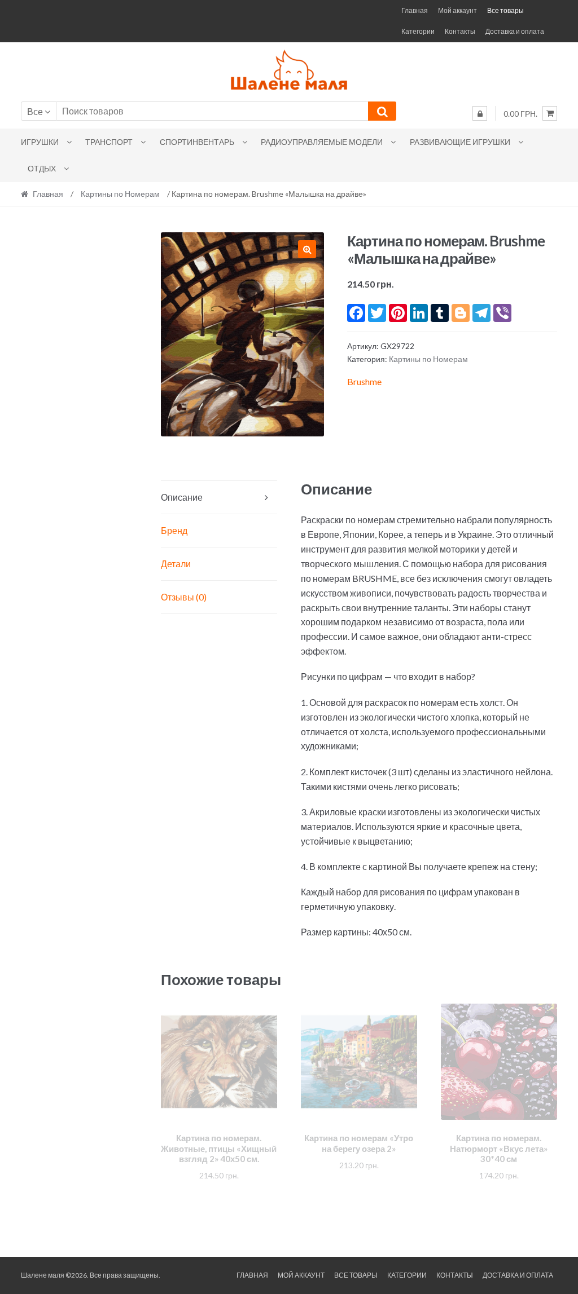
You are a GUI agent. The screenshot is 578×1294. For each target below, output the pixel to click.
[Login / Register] (479, 113)
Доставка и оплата (514, 31)
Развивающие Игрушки (460, 142)
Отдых (42, 168)
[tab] (219, 497)
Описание (182, 497)
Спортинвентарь (197, 142)
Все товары (505, 10)
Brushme (364, 381)
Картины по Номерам (120, 193)
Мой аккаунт (457, 10)
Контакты (460, 31)
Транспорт (109, 142)
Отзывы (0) (184, 596)
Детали (176, 563)
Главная (414, 10)
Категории (418, 31)
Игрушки (40, 142)
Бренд (174, 530)
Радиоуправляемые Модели (322, 142)
